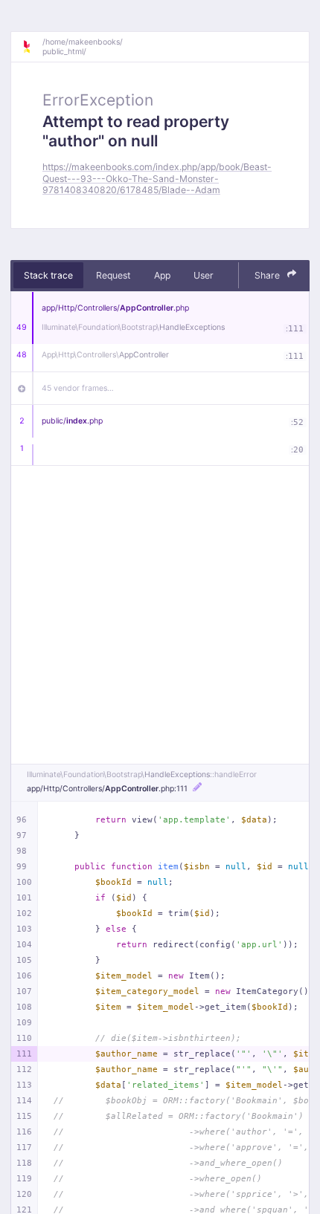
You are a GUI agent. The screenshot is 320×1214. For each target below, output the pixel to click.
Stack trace (48, 275)
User (203, 275)
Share (268, 275)
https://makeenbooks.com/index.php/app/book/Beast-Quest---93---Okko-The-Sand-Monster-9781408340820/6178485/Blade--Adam (157, 178)
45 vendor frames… (78, 388)
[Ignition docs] (32, 46)
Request (113, 275)
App (162, 275)
